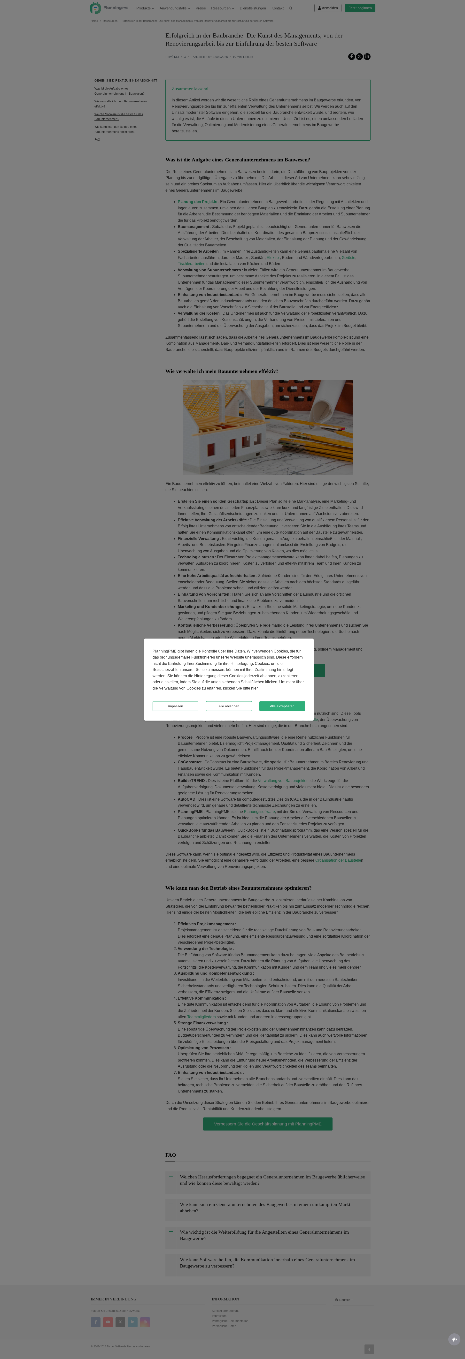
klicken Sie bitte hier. (240, 688)
